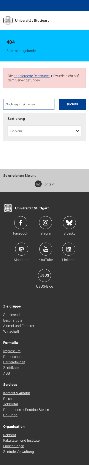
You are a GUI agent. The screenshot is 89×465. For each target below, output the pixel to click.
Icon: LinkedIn (68, 249)
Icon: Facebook (20, 222)
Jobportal (10, 404)
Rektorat (9, 435)
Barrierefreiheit (14, 362)
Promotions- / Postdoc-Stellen (26, 409)
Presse (8, 398)
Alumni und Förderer (18, 325)
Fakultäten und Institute (21, 440)
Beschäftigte (12, 320)
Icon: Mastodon (21, 249)
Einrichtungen (13, 446)
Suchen (72, 104)
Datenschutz (12, 356)
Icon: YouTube (45, 249)
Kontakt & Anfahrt (16, 393)
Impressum (12, 351)
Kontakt (48, 184)
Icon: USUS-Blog (44, 275)
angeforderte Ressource (32, 75)
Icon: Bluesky (69, 222)
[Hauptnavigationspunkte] (81, 20)
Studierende (12, 314)
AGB (6, 373)
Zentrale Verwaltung (18, 451)
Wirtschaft (11, 331)
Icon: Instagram (45, 222)
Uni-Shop (10, 415)
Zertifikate (11, 367)
